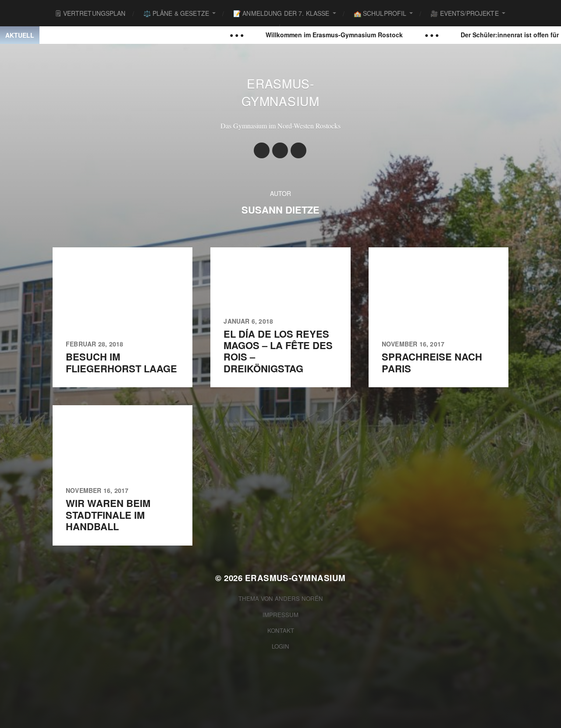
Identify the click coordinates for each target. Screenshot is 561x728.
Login (280, 646)
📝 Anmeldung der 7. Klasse (281, 13)
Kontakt (280, 630)
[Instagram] (262, 150)
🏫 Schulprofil (380, 13)
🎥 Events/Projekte (464, 13)
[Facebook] (280, 150)
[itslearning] (298, 150)
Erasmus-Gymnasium (280, 92)
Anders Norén (299, 598)
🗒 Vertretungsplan (90, 13)
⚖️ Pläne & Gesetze (176, 13)
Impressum (280, 614)
